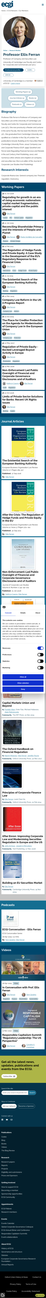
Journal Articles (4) (17, 98)
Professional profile (12, 70)
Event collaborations (9, 1237)
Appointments (7, 1204)
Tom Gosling (10, 940)
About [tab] (37, 613)
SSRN (29, 70)
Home (3, 11)
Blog (3, 1140)
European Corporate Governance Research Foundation (18, 1260)
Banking (5, 291)
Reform (16, 311)
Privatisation (6, 361)
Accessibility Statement (31, 1291)
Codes (4, 1137)
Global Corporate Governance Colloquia (17, 1227)
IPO (11, 218)
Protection (17, 338)
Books (3, 1144)
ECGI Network (12, 11)
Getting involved (8, 1183)
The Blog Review (8, 1151)
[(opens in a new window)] (2, 1120)
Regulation (29, 218)
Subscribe (7, 1076)
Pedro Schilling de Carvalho (31, 237)
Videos (4, 1147)
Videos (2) (30, 104)
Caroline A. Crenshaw (30, 1046)
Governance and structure (11, 1252)
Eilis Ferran (11, 214)
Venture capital (18, 218)
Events (4, 1219)
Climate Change (15, 241)
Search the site (7, 1089)
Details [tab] (23, 613)
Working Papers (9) (23, 92)
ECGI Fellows (6, 1209)
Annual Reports (7, 1265)
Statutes (4, 1255)
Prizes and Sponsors (9, 1176)
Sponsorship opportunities (11, 1194)
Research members (9, 1212)
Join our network (9, 1106)
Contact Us (36, 1277)
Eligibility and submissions (11, 1172)
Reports (4, 1165)
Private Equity (33, 270)
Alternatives (6, 270)
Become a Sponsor (26, 1106)
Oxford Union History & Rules (16, 1277)
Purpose (5, 241)
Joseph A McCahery (24, 846)
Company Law (7, 311)
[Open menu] (43, 5)
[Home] (7, 4)
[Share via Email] (11, 1120)
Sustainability (34, 999)
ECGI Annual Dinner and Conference (15, 1230)
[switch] (40, 654)
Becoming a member (9, 1190)
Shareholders (23, 999)
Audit (4, 387)
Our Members (23, 11)
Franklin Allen (10, 710)
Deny (23, 689)
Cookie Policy (11, 1291)
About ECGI (6, 1244)
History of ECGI (7, 1248)
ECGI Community (8, 1197)
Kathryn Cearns (13, 383)
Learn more (15, 83)
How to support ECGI (9, 1187)
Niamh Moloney (11, 756)
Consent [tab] (8, 613)
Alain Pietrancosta (12, 712)
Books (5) (32, 98)
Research (5, 1158)
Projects (4, 1169)
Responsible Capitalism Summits (14, 1234)
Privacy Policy (15, 1284)
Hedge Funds (22, 270)
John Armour (10, 846)
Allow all (23, 677)
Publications (6, 1132)
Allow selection (23, 683)
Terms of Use (31, 1284)
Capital (5, 218)
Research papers (8, 1162)
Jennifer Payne (33, 756)
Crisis (14, 270)
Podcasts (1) (17, 104)
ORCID (7, 75)
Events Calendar (7, 1223)
